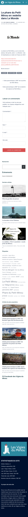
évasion (3, 298)
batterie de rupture (7, 259)
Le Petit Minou (12, 73)
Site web (5, 140)
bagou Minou (11, 255)
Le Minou (15, 23)
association (5, 255)
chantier (16, 261)
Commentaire (7, 111)
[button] (23, 2)
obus (9, 287)
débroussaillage (6, 265)
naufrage (4, 287)
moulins (21, 285)
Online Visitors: (5, 464)
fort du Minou (19, 270)
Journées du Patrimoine (9, 274)
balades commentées (8, 257)
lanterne (13, 276)
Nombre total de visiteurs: (8, 478)
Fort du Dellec (13, 267)
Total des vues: (5, 476)
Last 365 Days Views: (7, 473)
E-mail (5, 132)
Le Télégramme (8, 285)
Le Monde (4, 73)
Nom (4, 125)
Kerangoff (19, 274)
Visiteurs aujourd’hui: (7, 466)
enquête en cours (16, 265)
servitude (15, 296)
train (19, 296)
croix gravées (14, 263)
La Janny (9, 276)
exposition (5, 267)
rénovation (10, 296)
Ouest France (15, 287)
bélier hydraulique (5, 261)
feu (9, 267)
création (18, 263)
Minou (17, 285)
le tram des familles (21, 282)
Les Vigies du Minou (8, 22)
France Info (14, 272)
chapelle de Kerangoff (6, 263)
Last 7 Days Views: (6, 468)
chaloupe (11, 261)
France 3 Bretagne (6, 272)
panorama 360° (7, 290)
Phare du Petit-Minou (12, 292)
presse (19, 73)
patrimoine (16, 289)
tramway (23, 296)
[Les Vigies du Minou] (10, 2)
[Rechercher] (23, 167)
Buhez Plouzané (18, 259)
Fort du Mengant (8, 270)
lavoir (17, 276)
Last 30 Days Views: (7, 471)
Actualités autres (6, 23)
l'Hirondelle (4, 276)
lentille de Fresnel (6, 278)
